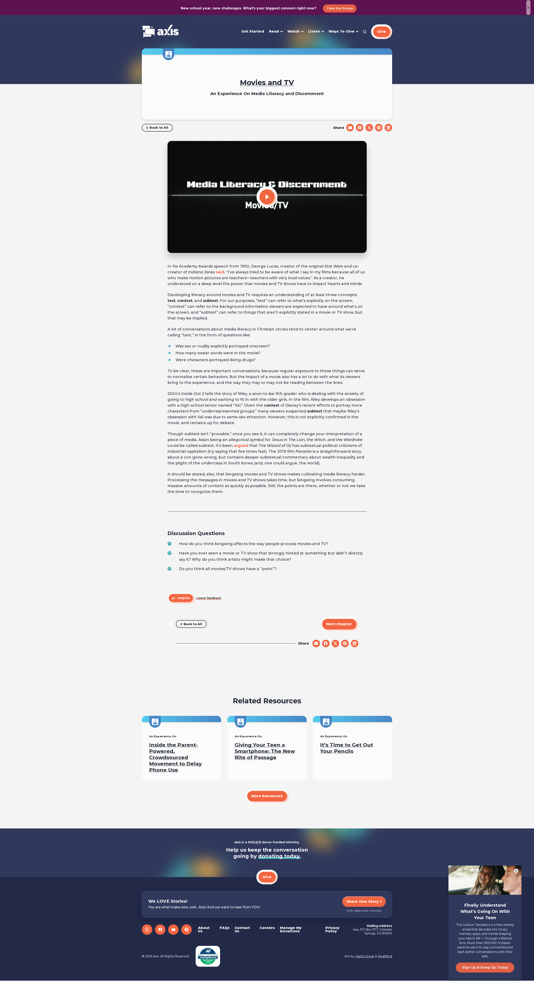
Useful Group (364, 956)
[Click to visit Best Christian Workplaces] (208, 956)
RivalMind (385, 956)
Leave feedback (208, 598)
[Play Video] (267, 196)
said (220, 272)
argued (241, 445)
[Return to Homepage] (160, 31)
